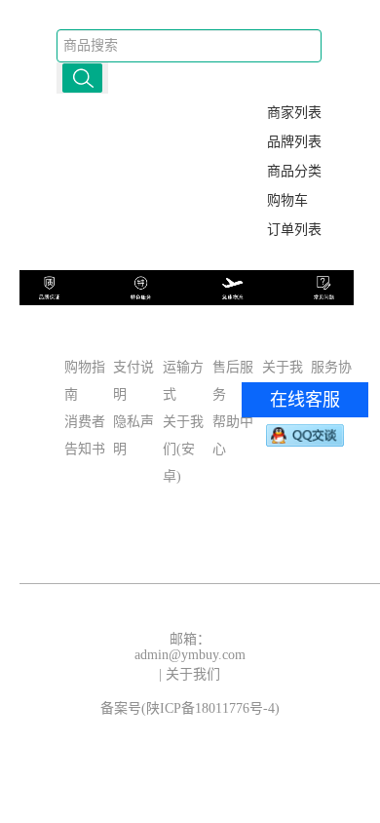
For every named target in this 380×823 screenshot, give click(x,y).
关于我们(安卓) (183, 449)
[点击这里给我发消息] (305, 435)
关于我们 (193, 674)
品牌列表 (294, 142)
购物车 (287, 200)
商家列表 (294, 112)
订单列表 (294, 229)
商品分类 (294, 171)
